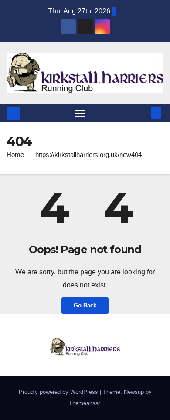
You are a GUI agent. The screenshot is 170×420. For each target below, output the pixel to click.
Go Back (85, 305)
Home (15, 154)
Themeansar (84, 403)
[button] (143, 113)
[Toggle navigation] (80, 113)
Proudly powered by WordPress (59, 392)
